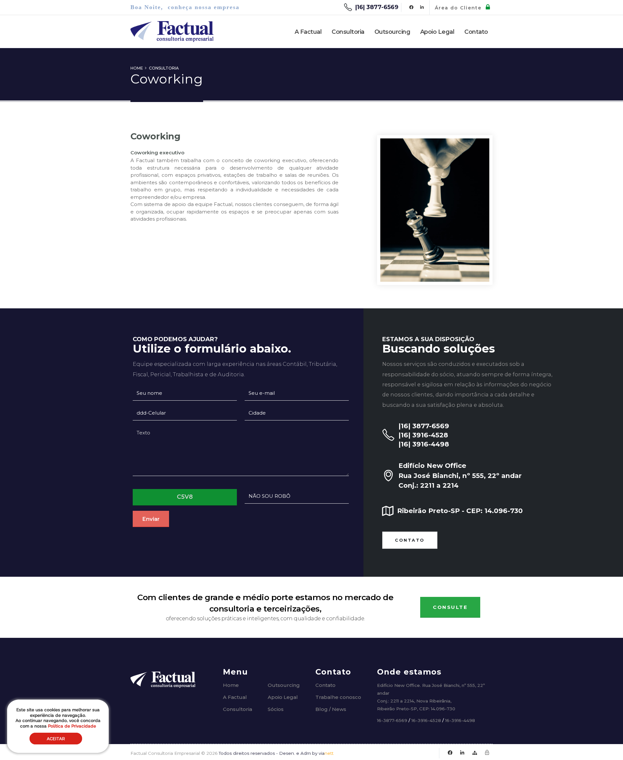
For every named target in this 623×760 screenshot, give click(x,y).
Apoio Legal (437, 31)
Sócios (276, 709)
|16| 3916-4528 (423, 435)
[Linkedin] (421, 7)
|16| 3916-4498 (423, 444)
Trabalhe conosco (338, 697)
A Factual (308, 31)
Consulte (450, 607)
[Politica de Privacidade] (487, 753)
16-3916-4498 (460, 720)
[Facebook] (411, 7)
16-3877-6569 (392, 720)
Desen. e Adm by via (306, 753)
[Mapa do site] (474, 753)
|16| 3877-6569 (376, 7)
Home (136, 68)
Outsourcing (392, 31)
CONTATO (410, 540)
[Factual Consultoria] (162, 678)
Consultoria (348, 31)
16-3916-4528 (426, 720)
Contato (476, 31)
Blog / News (330, 709)
